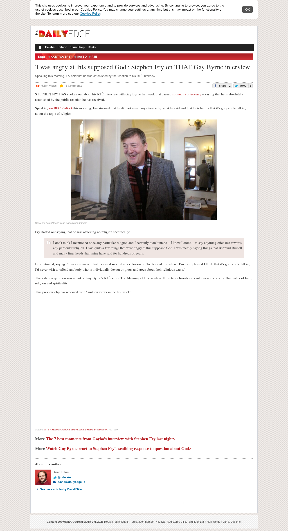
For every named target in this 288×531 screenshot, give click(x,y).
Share (224, 85)
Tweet (245, 85)
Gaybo (82, 56)
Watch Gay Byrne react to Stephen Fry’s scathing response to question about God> (118, 448)
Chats (92, 47)
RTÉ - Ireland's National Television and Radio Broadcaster (76, 429)
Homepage (39, 48)
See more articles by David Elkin (61, 489)
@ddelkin (64, 477)
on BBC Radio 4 (60, 108)
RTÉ (94, 56)
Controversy (61, 56)
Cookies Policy (90, 13)
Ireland (62, 47)
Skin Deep (77, 47)
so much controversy (186, 94)
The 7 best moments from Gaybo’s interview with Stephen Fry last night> (110, 439)
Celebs (49, 47)
